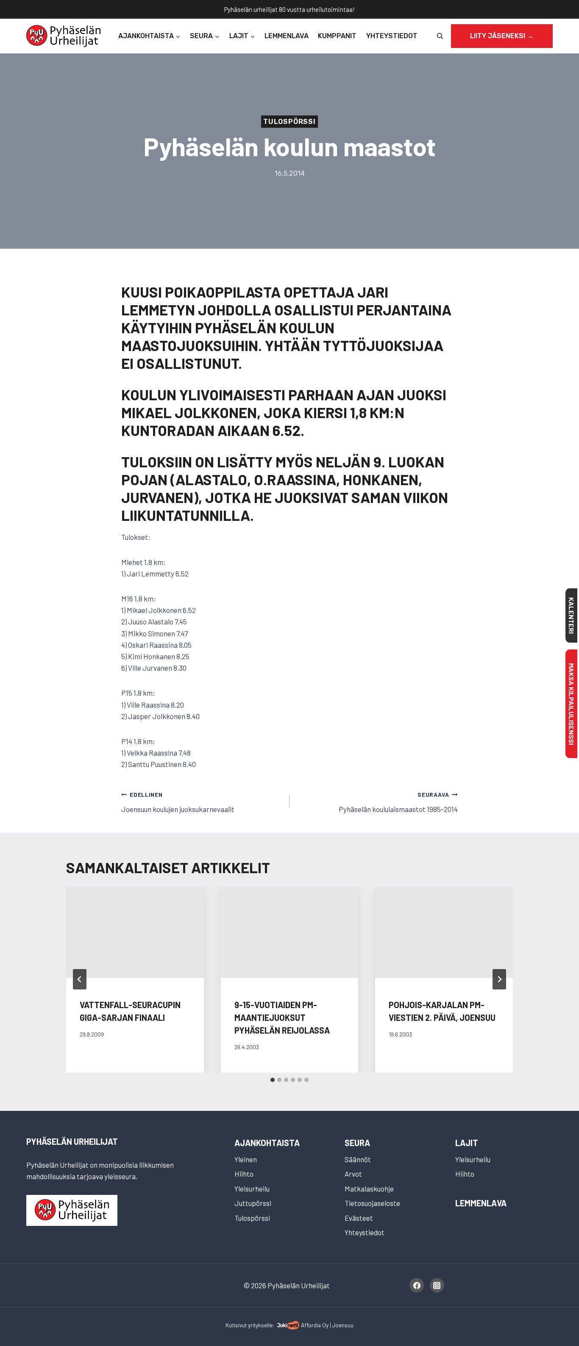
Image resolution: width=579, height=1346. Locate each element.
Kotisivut (236, 1325)
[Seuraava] (499, 979)
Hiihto (243, 1173)
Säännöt (358, 1159)
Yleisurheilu (252, 1188)
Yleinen (245, 1159)
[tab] (272, 1080)
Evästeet (359, 1218)
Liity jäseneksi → (502, 36)
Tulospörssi (289, 122)
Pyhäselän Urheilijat (72, 1141)
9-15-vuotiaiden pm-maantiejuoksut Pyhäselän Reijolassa (282, 1017)
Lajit (466, 1143)
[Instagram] (437, 1285)
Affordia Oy (314, 1325)
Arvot (353, 1173)
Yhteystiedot (392, 36)
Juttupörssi (252, 1203)
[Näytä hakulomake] (440, 36)
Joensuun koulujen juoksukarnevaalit (177, 802)
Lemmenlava (286, 36)
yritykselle (260, 1325)
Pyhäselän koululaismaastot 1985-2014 (398, 802)
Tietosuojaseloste (372, 1203)
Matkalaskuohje (369, 1188)
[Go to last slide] (79, 979)
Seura (357, 1143)
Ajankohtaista (267, 1143)
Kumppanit (337, 36)
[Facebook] (416, 1285)
